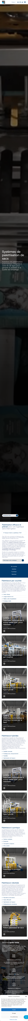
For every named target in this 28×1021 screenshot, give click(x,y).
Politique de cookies (13, 1019)
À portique (14, 571)
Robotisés (14, 574)
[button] (26, 996)
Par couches (14, 566)
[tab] (14, 533)
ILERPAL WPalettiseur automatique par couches (12, 655)
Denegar (14, 1013)
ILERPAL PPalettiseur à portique (11, 868)
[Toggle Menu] (25, 2)
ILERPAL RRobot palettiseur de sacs (13, 926)
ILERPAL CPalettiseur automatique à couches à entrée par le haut (13, 719)
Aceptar (14, 1009)
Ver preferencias (14, 1017)
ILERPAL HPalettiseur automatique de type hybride (14, 687)
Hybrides (14, 569)
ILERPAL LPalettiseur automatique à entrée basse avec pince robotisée (13, 621)
